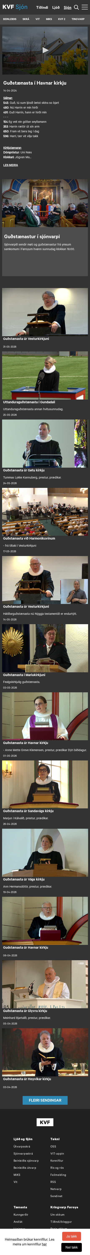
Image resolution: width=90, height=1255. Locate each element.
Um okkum (57, 1215)
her (44, 1244)
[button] (45, 50)
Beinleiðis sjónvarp (26, 1161)
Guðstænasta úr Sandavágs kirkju (28, 811)
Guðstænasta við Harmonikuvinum (29, 539)
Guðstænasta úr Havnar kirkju (25, 743)
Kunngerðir (21, 1215)
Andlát (18, 1222)
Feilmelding (58, 1175)
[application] (45, 51)
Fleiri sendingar (45, 1101)
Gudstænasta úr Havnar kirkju (25, 948)
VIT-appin (57, 1154)
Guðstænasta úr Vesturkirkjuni (26, 339)
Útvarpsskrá (22, 1147)
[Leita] (76, 7)
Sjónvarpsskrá (23, 1154)
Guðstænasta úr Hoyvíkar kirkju (27, 1079)
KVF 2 (61, 19)
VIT (38, 19)
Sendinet (56, 1196)
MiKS (49, 19)
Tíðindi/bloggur (61, 1222)
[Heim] (8, 7)
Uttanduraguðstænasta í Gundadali (29, 403)
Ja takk (71, 1236)
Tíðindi (42, 8)
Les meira (10, 165)
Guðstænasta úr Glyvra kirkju (25, 1011)
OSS (53, 1147)
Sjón (67, 8)
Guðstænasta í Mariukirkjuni (24, 675)
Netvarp (56, 1189)
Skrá (26, 19)
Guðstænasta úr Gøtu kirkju (24, 471)
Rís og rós (57, 1168)
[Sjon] (25, 7)
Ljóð (56, 8)
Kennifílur (56, 1161)
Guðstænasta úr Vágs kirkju (24, 880)
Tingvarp (78, 19)
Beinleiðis (9, 19)
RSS (53, 1182)
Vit (16, 1182)
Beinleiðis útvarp (25, 1168)
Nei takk (72, 1247)
